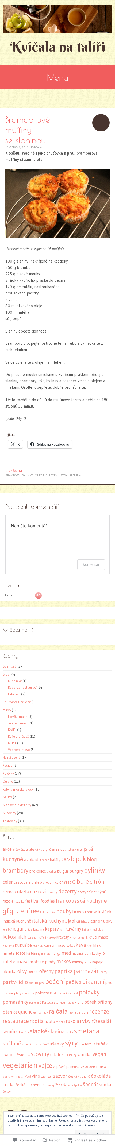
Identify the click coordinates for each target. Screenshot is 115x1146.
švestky (7, 1091)
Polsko (54, 993)
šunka (105, 1084)
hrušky (92, 912)
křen (89, 946)
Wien (44, 1076)
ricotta (37, 1021)
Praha (79, 1002)
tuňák (102, 1044)
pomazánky (15, 1002)
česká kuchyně (79, 1076)
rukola (72, 1021)
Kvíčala (36, 147)
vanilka (84, 1054)
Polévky (8, 773)
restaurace (16, 1020)
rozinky (60, 1022)
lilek (97, 945)
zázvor (60, 1076)
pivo (108, 982)
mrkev (63, 961)
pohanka (29, 993)
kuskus (38, 946)
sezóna (25, 1032)
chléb (37, 882)
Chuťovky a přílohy (17, 702)
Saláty (7, 797)
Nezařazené (14, 471)
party (104, 972)
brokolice (37, 871)
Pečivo (8, 765)
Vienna (7, 1076)
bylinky (27, 475)
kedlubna (98, 929)
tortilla (90, 1044)
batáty (55, 859)
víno (36, 1076)
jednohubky (101, 921)
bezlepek (73, 858)
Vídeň (27, 1076)
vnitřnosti (17, 1076)
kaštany (87, 929)
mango (56, 954)
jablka (74, 921)
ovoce (33, 971)
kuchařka (8, 946)
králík (84, 937)
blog (92, 859)
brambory (12, 475)
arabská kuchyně (38, 850)
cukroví (38, 891)
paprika (64, 971)
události (58, 1054)
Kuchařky (15, 681)
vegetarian (20, 1065)
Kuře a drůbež (18, 736)
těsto (20, 1055)
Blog (6, 674)
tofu (81, 1044)
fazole (8, 901)
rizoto (49, 1021)
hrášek (105, 912)
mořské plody (42, 961)
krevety (62, 937)
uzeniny (71, 1055)
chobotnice (51, 883)
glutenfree (24, 910)
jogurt (19, 929)
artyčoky (70, 850)
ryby (85, 1020)
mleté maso (16, 961)
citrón (97, 881)
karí (62, 929)
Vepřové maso (19, 750)
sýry (63, 475)
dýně (102, 891)
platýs (18, 993)
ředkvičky (49, 1085)
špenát (90, 1084)
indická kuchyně (17, 921)
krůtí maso (98, 937)
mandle (45, 954)
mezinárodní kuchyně (88, 953)
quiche (25, 1011)
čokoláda (101, 1076)
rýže (95, 1021)
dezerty (67, 891)
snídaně (12, 1043)
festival (32, 901)
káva (81, 945)
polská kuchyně (68, 993)
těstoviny (37, 1054)
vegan (99, 1054)
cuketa (22, 891)
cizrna (8, 891)
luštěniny (33, 953)
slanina (75, 475)
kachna (38, 929)
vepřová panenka (66, 1066)
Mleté (12, 743)
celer (8, 882)
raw (70, 1012)
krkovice (75, 937)
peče (41, 983)
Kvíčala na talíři (57, 46)
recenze (99, 1011)
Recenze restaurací (22, 687)
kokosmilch (14, 937)
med (66, 953)
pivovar (8, 993)
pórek (90, 1002)
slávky (69, 1032)
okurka (10, 971)
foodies (47, 901)
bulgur (62, 871)
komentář (91, 564)
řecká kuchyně (29, 1084)
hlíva (53, 912)
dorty (82, 892)
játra (29, 929)
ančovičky (19, 850)
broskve (51, 871)
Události (14, 694)
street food (28, 1044)
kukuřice (23, 945)
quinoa (37, 1012)
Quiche (8, 781)
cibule (80, 881)
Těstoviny (10, 821)
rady (45, 1012)
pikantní (93, 982)
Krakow (51, 937)
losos (21, 953)
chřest (65, 882)
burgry (76, 871)
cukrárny (52, 892)
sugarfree (41, 1044)
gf (6, 911)
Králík (12, 730)
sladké (38, 1031)
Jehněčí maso (18, 723)
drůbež (92, 892)
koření (42, 937)
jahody (85, 921)
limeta (9, 953)
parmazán (87, 971)
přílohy (104, 1002)
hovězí (79, 911)
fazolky (19, 901)
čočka (9, 1084)
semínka (11, 1032)
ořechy (46, 971)
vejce (45, 1065)
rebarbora (81, 1012)
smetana (86, 1031)
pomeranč (35, 1002)
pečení (54, 475)
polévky (89, 992)
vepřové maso (93, 1066)
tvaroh (9, 1054)
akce (7, 849)
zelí (49, 1076)
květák (70, 946)
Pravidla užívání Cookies (79, 1125)
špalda (78, 1085)
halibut (44, 912)
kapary (52, 929)
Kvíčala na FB (18, 629)
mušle (87, 962)
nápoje (97, 962)
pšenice (10, 1012)
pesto (33, 983)
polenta (42, 992)
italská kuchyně (49, 920)
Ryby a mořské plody (18, 789)
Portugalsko (50, 1002)
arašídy (58, 849)
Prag (62, 1002)
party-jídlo (15, 982)
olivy (22, 971)
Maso (7, 710)
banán (45, 860)
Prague (70, 1002)
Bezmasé (10, 666)
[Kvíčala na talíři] (57, 19)
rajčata (58, 1011)
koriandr (32, 937)
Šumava (68, 1085)
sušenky (55, 1044)
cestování (22, 882)
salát (106, 1021)
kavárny (73, 929)
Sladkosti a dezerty (17, 805)
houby (63, 911)
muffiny (41, 475)
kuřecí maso (55, 945)
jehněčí (7, 929)
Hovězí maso (18, 717)
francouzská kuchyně (81, 900)
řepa (59, 1085)
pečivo (73, 982)
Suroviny (9, 813)
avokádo (32, 859)
